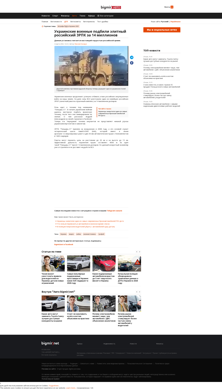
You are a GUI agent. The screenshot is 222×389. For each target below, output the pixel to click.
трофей (101, 234)
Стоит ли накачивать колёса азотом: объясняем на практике (78, 316)
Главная (45, 21)
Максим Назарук (81, 44)
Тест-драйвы (102, 21)
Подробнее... (54, 385)
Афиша (91, 15)
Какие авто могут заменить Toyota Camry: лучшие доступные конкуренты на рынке (53, 317)
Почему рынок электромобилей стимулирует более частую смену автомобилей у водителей (127, 320)
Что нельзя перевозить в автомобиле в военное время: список (83, 224)
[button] (136, 251)
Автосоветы (75, 21)
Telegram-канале (114, 210)
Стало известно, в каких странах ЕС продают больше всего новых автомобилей (161, 86)
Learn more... (71, 388)
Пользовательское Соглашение (139, 363)
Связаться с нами (87, 363)
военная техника (90, 234)
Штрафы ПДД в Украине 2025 (68, 26)
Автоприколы (89, 21)
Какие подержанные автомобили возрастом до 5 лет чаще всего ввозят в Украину (103, 277)
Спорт (55, 15)
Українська (175, 21)
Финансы (65, 15)
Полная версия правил (50, 379)
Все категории (106, 15)
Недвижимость (109, 344)
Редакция (73, 363)
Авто (74, 15)
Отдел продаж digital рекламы (68, 369)
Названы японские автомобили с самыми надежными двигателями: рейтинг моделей (161, 105)
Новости (46, 15)
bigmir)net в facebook (63, 244)
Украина (63, 234)
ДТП (66, 21)
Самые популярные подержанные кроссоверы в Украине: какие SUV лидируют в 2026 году (78, 278)
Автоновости (56, 21)
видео (71, 234)
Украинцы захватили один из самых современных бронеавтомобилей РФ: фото (112, 113)
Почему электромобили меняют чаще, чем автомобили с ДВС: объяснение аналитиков (104, 317)
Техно (82, 15)
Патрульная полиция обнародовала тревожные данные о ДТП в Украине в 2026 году (128, 278)
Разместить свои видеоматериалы (110, 363)
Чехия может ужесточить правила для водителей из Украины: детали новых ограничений (53, 278)
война (79, 234)
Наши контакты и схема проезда (54, 363)
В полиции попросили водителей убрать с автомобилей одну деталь (86, 226)
